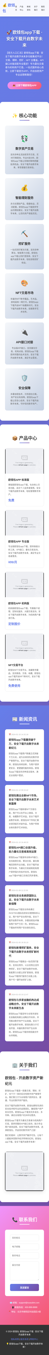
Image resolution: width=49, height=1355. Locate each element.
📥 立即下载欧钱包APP (24, 85)
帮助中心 (34, 1339)
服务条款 (24, 1339)
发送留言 (24, 1287)
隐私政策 (15, 1339)
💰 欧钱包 (9, 8)
